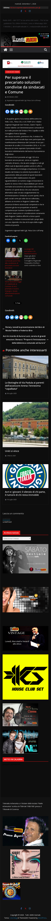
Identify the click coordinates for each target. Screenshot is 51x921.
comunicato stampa (12, 72)
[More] (30, 110)
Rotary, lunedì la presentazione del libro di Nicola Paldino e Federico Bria (24, 329)
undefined (6, 518)
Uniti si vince (12, 451)
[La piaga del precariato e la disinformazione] (34, 257)
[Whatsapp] (26, 110)
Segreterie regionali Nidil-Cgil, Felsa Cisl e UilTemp (24, 100)
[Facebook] (7, 110)
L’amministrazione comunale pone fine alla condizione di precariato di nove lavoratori (12, 263)
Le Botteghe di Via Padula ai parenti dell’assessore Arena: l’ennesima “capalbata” (24, 385)
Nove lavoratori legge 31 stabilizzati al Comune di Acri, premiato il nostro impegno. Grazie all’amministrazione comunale (13, 289)
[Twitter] (12, 110)
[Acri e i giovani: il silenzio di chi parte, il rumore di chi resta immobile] (25, 466)
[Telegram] (16, 110)
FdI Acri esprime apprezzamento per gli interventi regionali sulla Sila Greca (25, 8)
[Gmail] (21, 110)
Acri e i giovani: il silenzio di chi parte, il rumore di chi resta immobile (25, 493)
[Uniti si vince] (25, 403)
